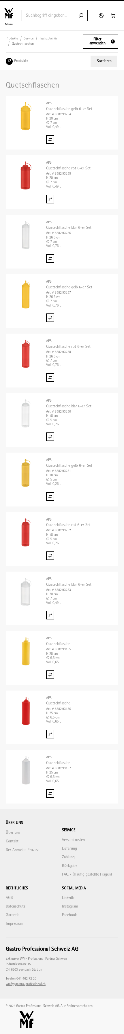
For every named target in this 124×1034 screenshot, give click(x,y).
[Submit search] (81, 15)
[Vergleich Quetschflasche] (50, 674)
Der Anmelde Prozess (22, 850)
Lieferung (69, 848)
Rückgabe (69, 866)
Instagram (70, 906)
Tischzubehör (48, 38)
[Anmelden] (102, 15)
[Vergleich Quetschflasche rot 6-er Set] (50, 199)
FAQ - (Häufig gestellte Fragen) (87, 874)
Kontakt (12, 841)
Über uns (13, 833)
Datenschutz (15, 906)
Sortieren (104, 61)
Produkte (12, 38)
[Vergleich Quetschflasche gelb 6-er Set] (50, 139)
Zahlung (68, 857)
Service (28, 38)
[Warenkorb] (114, 15)
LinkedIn (68, 898)
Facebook (69, 915)
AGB (9, 898)
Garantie (12, 915)
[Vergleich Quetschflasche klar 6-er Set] (50, 258)
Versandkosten (73, 840)
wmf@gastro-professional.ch (26, 984)
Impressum (14, 924)
